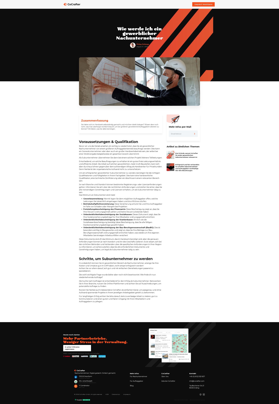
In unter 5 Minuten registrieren (72, 348)
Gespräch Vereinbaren (203, 4)
